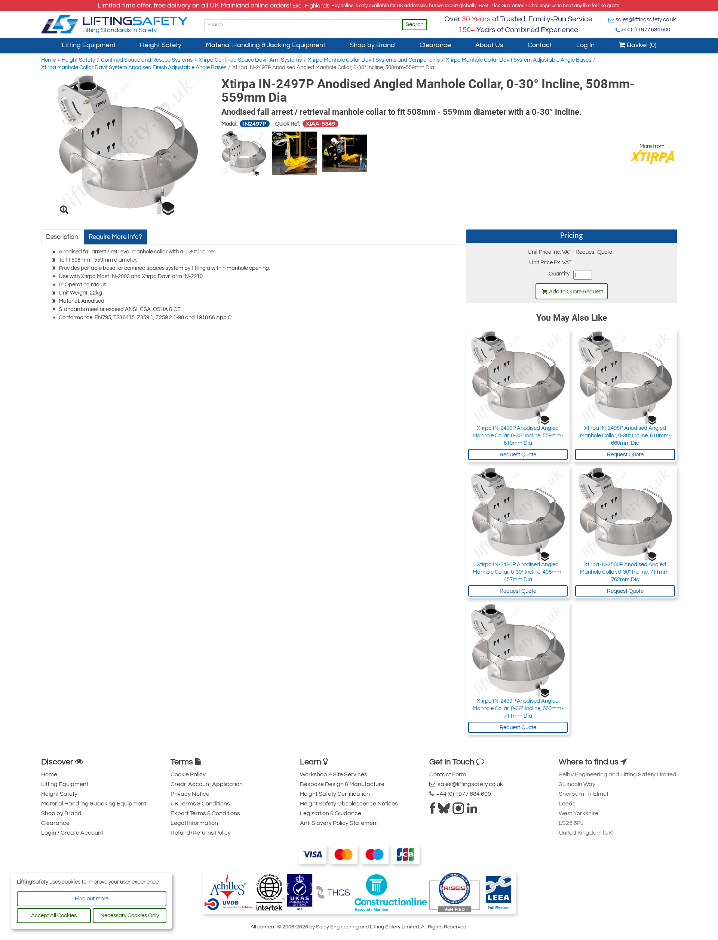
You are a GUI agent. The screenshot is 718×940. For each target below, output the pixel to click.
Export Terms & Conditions (205, 813)
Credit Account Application (207, 784)
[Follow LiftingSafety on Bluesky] (444, 810)
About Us (489, 45)
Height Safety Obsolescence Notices (349, 804)
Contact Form (447, 774)
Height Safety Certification (335, 794)
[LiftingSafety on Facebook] (432, 810)
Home (48, 60)
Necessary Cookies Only (129, 915)
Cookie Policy (188, 774)
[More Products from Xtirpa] (652, 157)
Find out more (91, 899)
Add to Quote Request (576, 292)
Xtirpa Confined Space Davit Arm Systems (250, 60)
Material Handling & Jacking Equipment (265, 45)
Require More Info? (115, 237)
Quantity (559, 274)
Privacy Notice (190, 794)
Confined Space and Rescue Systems (147, 60)
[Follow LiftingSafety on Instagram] (458, 810)
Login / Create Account (72, 833)
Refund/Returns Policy (201, 833)
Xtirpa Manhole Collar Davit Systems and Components (374, 60)
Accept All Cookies (54, 915)
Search (414, 24)
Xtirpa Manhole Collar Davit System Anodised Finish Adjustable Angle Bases (133, 67)
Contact (540, 45)
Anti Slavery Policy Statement (339, 823)
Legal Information (194, 823)
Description (62, 237)
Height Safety (160, 45)
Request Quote (518, 454)
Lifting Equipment (89, 45)
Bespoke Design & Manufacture (342, 784)
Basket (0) (640, 45)
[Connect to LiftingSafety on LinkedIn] (472, 810)
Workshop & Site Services (333, 774)
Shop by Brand (372, 45)
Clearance (435, 45)
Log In (585, 45)
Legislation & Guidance (330, 813)
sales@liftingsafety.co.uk (646, 19)
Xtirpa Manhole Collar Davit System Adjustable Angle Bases (518, 60)
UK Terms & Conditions (200, 804)
